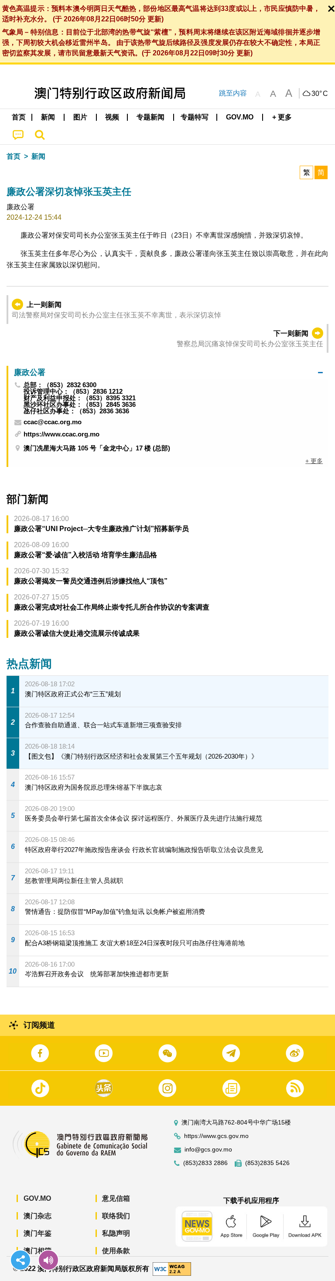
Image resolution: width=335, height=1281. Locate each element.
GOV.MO (37, 1198)
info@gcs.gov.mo (208, 1149)
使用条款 (116, 1250)
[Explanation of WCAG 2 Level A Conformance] (172, 1268)
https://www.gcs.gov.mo (216, 1136)
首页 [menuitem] (19, 117)
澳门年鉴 (37, 1233)
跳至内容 (233, 93)
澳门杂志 (37, 1216)
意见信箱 (116, 1198)
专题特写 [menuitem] (195, 117)
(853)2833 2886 (205, 1163)
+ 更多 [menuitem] (314, 460)
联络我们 (116, 1216)
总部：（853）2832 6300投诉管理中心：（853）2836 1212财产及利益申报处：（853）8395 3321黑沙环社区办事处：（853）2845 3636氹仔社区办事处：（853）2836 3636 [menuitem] (80, 398)
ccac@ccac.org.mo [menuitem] (53, 422)
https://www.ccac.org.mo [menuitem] (61, 434)
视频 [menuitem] (112, 117)
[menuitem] (48, 117)
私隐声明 (116, 1233)
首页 (14, 156)
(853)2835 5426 (267, 1163)
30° (319, 93)
